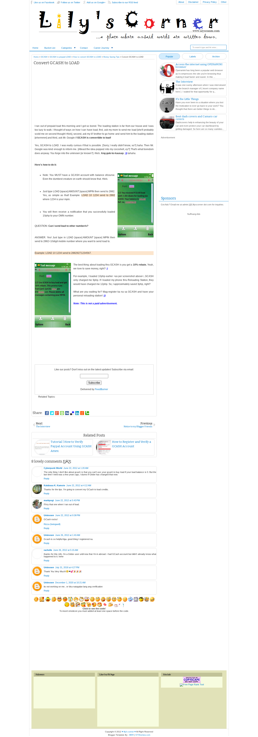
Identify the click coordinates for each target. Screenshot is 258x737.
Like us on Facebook (44, 2)
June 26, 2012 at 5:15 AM (65, 550)
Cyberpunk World (53, 468)
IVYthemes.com (142, 735)
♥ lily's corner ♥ (129, 732)
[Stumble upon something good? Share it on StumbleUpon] (62, 413)
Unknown (49, 515)
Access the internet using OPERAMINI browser (199, 65)
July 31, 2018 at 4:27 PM (67, 567)
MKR (131, 735)
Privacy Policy (210, 2)
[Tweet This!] (52, 413)
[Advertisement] (94, 96)
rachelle (48, 550)
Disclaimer (193, 2)
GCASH (44, 57)
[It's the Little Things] (167, 106)
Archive (216, 56)
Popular (169, 56)
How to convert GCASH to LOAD (87, 57)
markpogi (49, 500)
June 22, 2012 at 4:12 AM (78, 485)
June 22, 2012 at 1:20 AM (75, 468)
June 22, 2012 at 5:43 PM (67, 500)
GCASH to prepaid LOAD (60, 57)
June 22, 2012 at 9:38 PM (67, 515)
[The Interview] (167, 88)
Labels (192, 56)
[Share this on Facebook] (47, 413)
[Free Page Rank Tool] (192, 684)
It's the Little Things (187, 99)
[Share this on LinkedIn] (77, 413)
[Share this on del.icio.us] (72, 413)
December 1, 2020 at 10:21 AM (70, 582)
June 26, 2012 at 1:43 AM (67, 535)
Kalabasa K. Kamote (54, 485)
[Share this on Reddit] (82, 413)
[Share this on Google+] (57, 413)
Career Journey (101, 48)
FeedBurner (101, 389)
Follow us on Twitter (70, 2)
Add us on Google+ (96, 2)
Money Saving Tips (111, 57)
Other (224, 2)
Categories (66, 48)
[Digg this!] (67, 413)
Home (35, 48)
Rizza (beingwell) (52, 524)
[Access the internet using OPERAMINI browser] (167, 71)
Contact (84, 48)
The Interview (184, 81)
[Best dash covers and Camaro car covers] (167, 123)
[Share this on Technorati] (87, 413)
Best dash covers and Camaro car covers (196, 118)
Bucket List (49, 48)
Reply (46, 478)
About (181, 2)
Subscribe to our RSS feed (125, 2)
